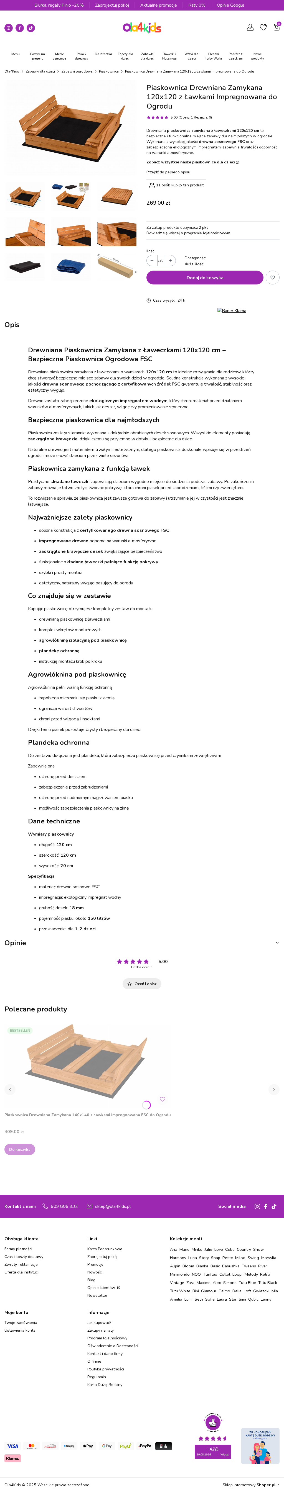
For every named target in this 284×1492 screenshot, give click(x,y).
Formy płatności (18, 1249)
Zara (190, 1282)
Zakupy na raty (100, 1330)
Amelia (176, 1299)
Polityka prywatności (105, 1369)
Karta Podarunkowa (104, 1249)
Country (244, 1249)
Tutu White (180, 1291)
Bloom (188, 1266)
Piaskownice (108, 71)
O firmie (94, 1361)
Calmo (224, 1291)
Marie (184, 1249)
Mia (275, 1291)
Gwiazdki (261, 1291)
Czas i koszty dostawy (23, 1256)
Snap (215, 1257)
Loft (247, 1291)
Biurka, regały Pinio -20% (59, 5)
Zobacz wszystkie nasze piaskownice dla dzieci (190, 162)
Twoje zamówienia (20, 1322)
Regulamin (96, 1377)
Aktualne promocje (158, 5)
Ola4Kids (11, 71)
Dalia (237, 1291)
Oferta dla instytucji (21, 1272)
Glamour (208, 1291)
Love (218, 1249)
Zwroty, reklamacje (21, 1264)
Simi (242, 1299)
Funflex (210, 1274)
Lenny (266, 1299)
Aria (173, 1249)
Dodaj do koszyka (205, 277)
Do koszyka (20, 1149)
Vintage (177, 1282)
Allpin (175, 1266)
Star (233, 1299)
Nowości (95, 1272)
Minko (197, 1249)
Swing (253, 1257)
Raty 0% (197, 5)
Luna (192, 1257)
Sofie (210, 1299)
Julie (208, 1249)
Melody (251, 1274)
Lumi (188, 1299)
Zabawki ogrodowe (77, 71)
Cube (230, 1249)
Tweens (249, 1266)
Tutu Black (267, 1282)
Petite (227, 1257)
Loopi (237, 1274)
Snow (258, 1249)
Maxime (204, 1282)
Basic (215, 1266)
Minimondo (180, 1274)
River (262, 1266)
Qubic (253, 1299)
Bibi (195, 1291)
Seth (199, 1299)
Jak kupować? (99, 1322)
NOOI (197, 1274)
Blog (91, 1280)
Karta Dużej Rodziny (104, 1384)
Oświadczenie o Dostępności (112, 1346)
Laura (222, 1299)
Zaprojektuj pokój (112, 5)
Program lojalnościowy (107, 1338)
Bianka (202, 1266)
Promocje (95, 1264)
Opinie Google (230, 5)
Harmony (178, 1257)
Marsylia (268, 1257)
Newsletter (97, 1295)
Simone (230, 1282)
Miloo (240, 1257)
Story (204, 1257)
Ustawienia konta (20, 1330)
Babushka (231, 1266)
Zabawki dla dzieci (40, 71)
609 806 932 (64, 1206)
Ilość (150, 251)
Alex (217, 1282)
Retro (265, 1274)
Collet (224, 1274)
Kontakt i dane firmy (105, 1353)
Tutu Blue (247, 1282)
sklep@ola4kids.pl (113, 1206)
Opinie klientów (101, 1287)
